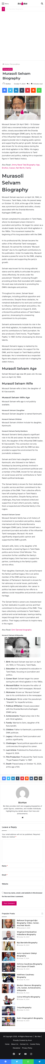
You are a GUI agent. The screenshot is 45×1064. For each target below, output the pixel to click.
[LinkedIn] (13, 778)
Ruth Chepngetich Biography (30, 1018)
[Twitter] (8, 778)
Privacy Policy (27, 1048)
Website (5, 884)
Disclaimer (16, 1048)
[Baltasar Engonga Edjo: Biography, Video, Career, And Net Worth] (8, 923)
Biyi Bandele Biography (27, 943)
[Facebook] (4, 778)
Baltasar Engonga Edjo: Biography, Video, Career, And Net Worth (28, 923)
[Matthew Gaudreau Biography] (8, 977)
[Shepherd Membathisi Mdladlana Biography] (8, 935)
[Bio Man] (22, 3)
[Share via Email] (36, 778)
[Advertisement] (22, 34)
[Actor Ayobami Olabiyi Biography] (8, 956)
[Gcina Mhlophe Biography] (8, 1000)
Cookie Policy (35, 1044)
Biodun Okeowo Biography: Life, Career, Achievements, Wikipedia (29, 987)
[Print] (40, 778)
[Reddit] (27, 778)
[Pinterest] (22, 778)
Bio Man (38, 1036)
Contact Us (24, 1044)
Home (6, 64)
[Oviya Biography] (8, 1010)
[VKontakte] (31, 778)
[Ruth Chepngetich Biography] (8, 1021)
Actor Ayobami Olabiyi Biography (18, 9)
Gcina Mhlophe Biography (28, 997)
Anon (30, 1040)
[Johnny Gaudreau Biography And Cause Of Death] (8, 967)
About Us (14, 1044)
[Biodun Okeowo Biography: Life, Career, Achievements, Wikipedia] (8, 988)
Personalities (15, 64)
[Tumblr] (17, 778)
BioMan (8, 84)
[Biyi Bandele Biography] (8, 945)
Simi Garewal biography (21, 630)
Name (5, 866)
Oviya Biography (24, 1007)
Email (4, 875)
